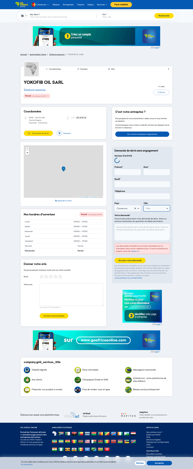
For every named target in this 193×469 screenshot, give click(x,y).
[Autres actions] (168, 69)
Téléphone (119, 191)
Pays (116, 203)
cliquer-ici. (135, 251)
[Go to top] (182, 455)
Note (26, 276)
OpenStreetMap (93, 197)
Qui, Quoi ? (35, 14)
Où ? (104, 14)
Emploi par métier (153, 435)
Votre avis (28, 284)
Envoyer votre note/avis (54, 316)
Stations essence (35, 90)
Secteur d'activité (123, 156)
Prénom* (118, 167)
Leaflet (79, 197)
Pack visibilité (121, 4)
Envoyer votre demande (130, 260)
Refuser (140, 463)
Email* (117, 179)
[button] (64, 169)
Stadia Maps (86, 197)
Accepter (159, 463)
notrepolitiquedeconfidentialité (128, 278)
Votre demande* (122, 215)
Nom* (146, 167)
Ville (146, 203)
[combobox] (23, 15)
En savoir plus (27, 464)
